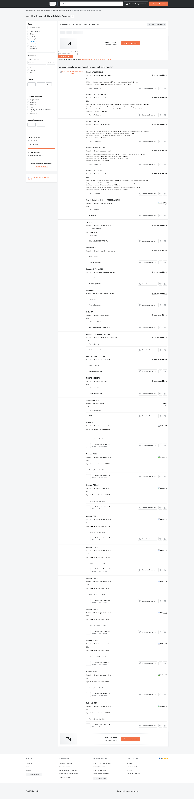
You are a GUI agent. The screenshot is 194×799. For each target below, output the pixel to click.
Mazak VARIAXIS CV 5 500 (96, 95)
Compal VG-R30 (92, 547)
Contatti (28, 770)
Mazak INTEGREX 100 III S (96, 148)
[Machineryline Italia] (36, 4)
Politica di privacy (64, 767)
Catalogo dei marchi (65, 777)
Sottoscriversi (65, 56)
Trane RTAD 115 (92, 400)
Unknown (90, 290)
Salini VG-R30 (91, 703)
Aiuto (27, 767)
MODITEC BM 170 (93, 378)
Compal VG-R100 (92, 485)
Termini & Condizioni (65, 763)
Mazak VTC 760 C (93, 121)
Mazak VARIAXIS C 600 (95, 171)
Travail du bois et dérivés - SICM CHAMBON (103, 200)
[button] (160, 88)
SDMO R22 (90, 222)
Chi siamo (29, 763)
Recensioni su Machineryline (68, 773)
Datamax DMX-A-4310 (94, 269)
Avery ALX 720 (91, 248)
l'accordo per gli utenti (104, 59)
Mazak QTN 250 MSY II (94, 72)
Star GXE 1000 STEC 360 (95, 357)
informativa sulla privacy (87, 59)
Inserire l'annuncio (130, 43)
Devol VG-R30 (91, 423)
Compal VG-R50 (92, 454)
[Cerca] (61, 4)
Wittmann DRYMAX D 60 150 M (98, 334)
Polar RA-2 (90, 312)
